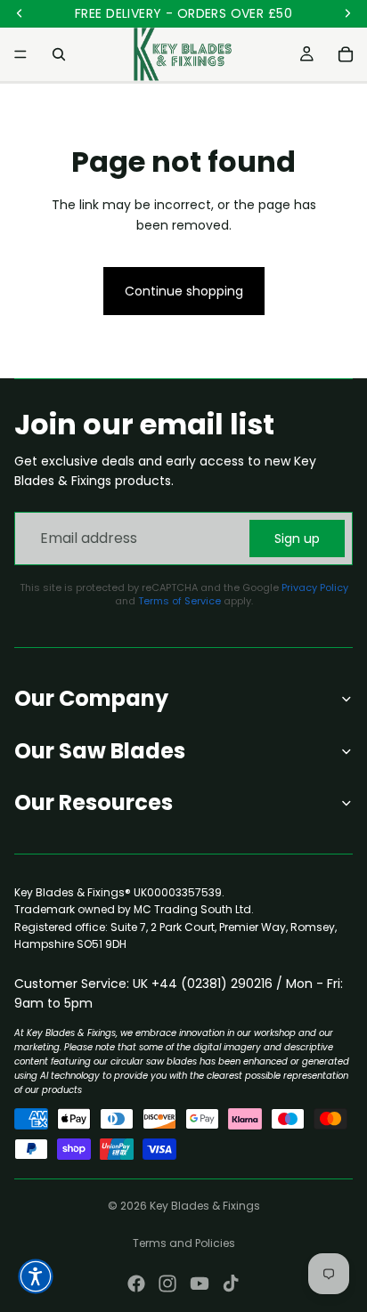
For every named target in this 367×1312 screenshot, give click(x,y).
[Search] (58, 54)
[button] (35, 1276)
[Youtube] (199, 1283)
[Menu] (20, 54)
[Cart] (345, 54)
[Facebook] (136, 1283)
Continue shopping (184, 291)
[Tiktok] (230, 1283)
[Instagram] (167, 1283)
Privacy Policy (314, 587)
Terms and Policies (184, 1243)
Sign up (297, 538)
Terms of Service (179, 601)
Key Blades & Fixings (205, 1205)
